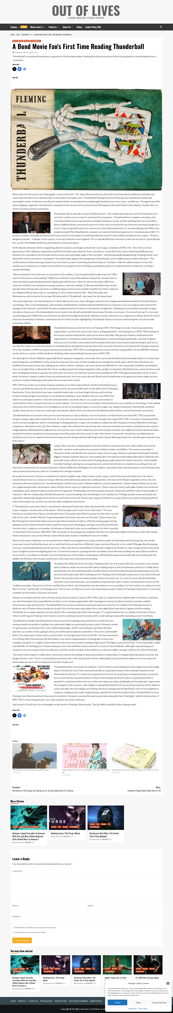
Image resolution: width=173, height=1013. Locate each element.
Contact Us (33, 1001)
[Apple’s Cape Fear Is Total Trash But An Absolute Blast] (117, 964)
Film (21, 41)
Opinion (26, 41)
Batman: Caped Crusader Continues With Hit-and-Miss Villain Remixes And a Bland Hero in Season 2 (28, 836)
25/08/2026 (28, 842)
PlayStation (140, 971)
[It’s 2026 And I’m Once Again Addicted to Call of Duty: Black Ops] (148, 964)
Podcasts (53, 27)
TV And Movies (35, 41)
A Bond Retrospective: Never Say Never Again (30, 770)
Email (91, 905)
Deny (138, 1002)
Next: (144, 789)
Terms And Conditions (78, 1001)
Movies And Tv (36, 27)
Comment (17, 871)
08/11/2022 (30, 52)
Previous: (42, 789)
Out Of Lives (86, 10)
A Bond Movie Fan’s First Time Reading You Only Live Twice (135, 770)
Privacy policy (143, 1008)
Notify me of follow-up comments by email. (35, 927)
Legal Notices (96, 1001)
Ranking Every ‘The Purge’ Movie (65, 833)
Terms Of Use (61, 1001)
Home (13, 1001)
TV (27, 827)
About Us (67, 27)
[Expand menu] (18, 27)
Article (15, 41)
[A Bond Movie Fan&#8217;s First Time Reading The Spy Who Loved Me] (85, 756)
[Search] (160, 27)
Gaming (19, 27)
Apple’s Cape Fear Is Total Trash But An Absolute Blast (116, 979)
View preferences (159, 1002)
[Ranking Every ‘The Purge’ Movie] (67, 818)
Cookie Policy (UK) (93, 27)
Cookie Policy (132, 1008)
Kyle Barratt (19, 52)
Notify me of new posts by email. (30, 932)
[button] (168, 983)
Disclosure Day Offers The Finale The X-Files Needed (104, 835)
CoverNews (95, 1009)
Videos (79, 27)
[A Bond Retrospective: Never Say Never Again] (36, 756)
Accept (117, 1002)
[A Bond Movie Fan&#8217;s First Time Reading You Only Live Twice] (135, 756)
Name (15, 905)
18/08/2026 (66, 836)
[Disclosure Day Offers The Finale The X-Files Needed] (106, 818)
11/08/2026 (105, 839)
